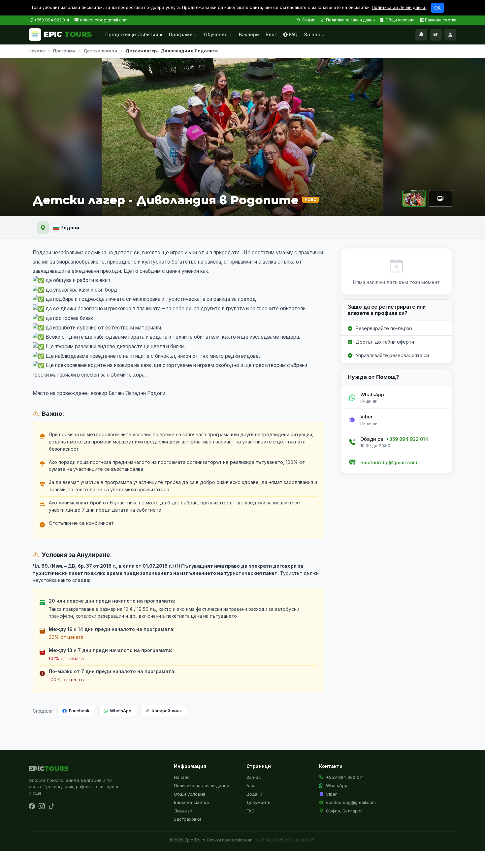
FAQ (293, 34)
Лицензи (183, 810)
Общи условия (399, 19)
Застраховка (188, 819)
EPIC (68, 34)
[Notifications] (421, 35)
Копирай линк (167, 710)
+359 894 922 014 (51, 19)
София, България (344, 810)
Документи (258, 802)
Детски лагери (100, 50)
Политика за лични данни (350, 19)
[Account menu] (450, 35)
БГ (435, 34)
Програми (181, 34)
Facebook (79, 710)
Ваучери (249, 34)
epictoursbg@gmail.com (104, 19)
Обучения (216, 34)
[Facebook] (32, 806)
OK (437, 8)
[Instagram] (42, 806)
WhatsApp (120, 710)
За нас (312, 34)
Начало (37, 50)
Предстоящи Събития (131, 34)
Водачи (254, 794)
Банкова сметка (440, 19)
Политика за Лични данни (399, 7)
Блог (271, 34)
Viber (331, 794)
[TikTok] (51, 806)
